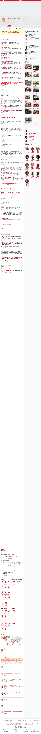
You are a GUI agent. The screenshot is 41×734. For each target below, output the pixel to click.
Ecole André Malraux (5, 77)
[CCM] (15, 729)
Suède (16, 654)
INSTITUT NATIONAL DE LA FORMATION (9, 110)
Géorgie (20, 660)
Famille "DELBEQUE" (32, 58)
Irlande (6, 661)
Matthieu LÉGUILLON (27, 176)
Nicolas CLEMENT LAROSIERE (32, 176)
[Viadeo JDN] (15, 731)
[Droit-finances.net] (35, 729)
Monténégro (9, 662)
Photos (12, 28)
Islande (9, 661)
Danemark (13, 653)
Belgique (9, 653)
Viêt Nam (2, 664)
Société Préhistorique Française (7, 183)
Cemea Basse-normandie (6, 188)
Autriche (6, 653)
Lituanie (2, 662)
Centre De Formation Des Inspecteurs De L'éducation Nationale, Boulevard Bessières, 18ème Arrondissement (12, 83)
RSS (26, 723)
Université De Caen (5, 51)
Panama (19, 662)
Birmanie (19, 658)
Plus (39, 187)
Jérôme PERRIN (31, 139)
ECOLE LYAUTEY (4, 67)
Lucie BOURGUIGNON (38, 160)
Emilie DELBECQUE (31, 51)
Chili (19, 659)
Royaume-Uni (12, 654)
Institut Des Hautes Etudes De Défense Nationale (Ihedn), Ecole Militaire (13, 667)
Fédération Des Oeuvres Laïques (7, 228)
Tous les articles (24, 723)
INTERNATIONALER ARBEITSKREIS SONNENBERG (10, 192)
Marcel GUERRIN (32, 168)
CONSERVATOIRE (4, 218)
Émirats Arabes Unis (12, 660)
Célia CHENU (27, 160)
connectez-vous (9, 32)
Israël (12, 661)
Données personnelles (35, 723)
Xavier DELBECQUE (31, 34)
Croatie (7, 660)
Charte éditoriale (13, 723)
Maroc (6, 662)
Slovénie (8, 663)
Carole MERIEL (38, 152)
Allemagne (3, 653)
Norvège (13, 662)
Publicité (17, 723)
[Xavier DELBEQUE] (3, 19)
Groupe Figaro (24, 724)
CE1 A (7, 712)
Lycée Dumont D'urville (6, 98)
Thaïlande (17, 663)
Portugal (8, 654)
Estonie (17, 660)
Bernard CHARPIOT (27, 151)
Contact (20, 723)
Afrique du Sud (7, 658)
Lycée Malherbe (4, 47)
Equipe (10, 723)
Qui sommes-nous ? (5, 723)
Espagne (17, 653)
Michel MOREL (31, 136)
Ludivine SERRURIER (27, 168)
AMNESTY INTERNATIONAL (6, 177)
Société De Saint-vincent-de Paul (8, 270)
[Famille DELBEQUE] (26, 59)
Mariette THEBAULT (38, 168)
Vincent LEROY (27, 184)
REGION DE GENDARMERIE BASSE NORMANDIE (10, 242)
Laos (19, 661)
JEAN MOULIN (3, 41)
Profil (5, 28)
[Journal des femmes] (6, 729)
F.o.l (2, 226)
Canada (17, 659)
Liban (22, 661)
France (20, 653)
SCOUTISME (3, 161)
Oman (15, 663)
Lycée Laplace (4, 105)
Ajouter (9, 25)
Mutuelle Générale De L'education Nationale (10, 257)
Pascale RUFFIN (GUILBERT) (38, 176)
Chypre (22, 659)
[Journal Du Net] (25, 729)
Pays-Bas (4, 654)
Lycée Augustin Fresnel (6, 91)
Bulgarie (9, 659)
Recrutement (30, 723)
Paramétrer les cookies (10, 724)
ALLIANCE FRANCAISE (5, 172)
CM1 (7, 693)
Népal (16, 662)
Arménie (16, 658)
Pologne (2, 663)
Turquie (21, 663)
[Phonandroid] (35, 731)
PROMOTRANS (4, 236)
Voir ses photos (37, 124)
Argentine (12, 658)
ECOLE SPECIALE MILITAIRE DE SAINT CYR (9, 125)
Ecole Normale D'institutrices (7, 61)
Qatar (5, 663)
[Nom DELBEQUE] (26, 56)
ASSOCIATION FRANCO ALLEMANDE (8, 166)
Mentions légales (19, 724)
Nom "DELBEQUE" (31, 55)
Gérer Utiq (15, 724)
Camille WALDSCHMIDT (32, 152)
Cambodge (13, 659)
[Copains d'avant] (6, 731)
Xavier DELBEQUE (7, 666)
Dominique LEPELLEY (32, 130)
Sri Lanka (11, 663)
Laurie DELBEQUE (31, 41)
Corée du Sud (3, 660)
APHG (2, 211)
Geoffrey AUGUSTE (32, 133)
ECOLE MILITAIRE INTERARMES (7, 117)
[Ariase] (25, 731)
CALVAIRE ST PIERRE (5, 72)
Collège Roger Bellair (5, 143)
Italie (2, 654)
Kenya (14, 661)
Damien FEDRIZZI (32, 160)
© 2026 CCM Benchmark (30, 724)
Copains (19, 28)
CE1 (6, 699)
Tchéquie (19, 654)
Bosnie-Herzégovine (4, 659)
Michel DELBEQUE (31, 45)
